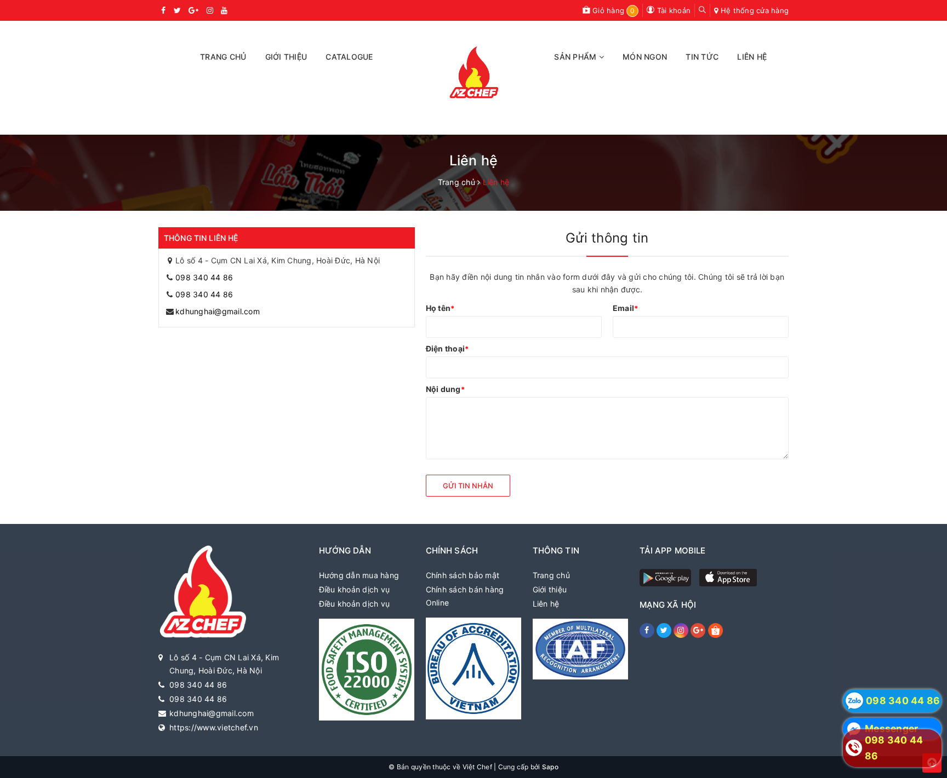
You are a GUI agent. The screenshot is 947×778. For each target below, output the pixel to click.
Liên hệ (546, 603)
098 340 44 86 (204, 277)
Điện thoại (447, 348)
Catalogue (349, 56)
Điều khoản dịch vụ (354, 589)
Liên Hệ (752, 56)
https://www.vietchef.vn (213, 727)
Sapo (550, 767)
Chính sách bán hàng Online (465, 596)
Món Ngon (645, 56)
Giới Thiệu (286, 56)
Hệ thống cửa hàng (755, 10)
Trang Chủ (223, 56)
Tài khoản (673, 10)
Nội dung (445, 389)
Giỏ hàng (612, 10)
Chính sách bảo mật (463, 575)
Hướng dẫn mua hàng (359, 575)
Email (625, 308)
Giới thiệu (550, 589)
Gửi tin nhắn (468, 485)
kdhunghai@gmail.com (217, 311)
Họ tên (440, 308)
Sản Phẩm (576, 56)
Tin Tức (702, 56)
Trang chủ (551, 575)
